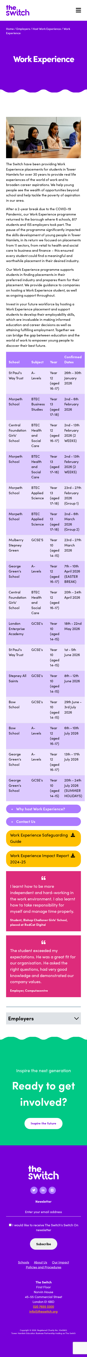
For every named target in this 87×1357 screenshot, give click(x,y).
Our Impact (60, 1262)
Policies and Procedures (43, 1267)
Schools (23, 1262)
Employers (23, 29)
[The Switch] (17, 10)
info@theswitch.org (43, 1311)
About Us (40, 1262)
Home (10, 29)
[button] (43, 809)
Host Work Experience (47, 29)
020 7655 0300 (43, 1307)
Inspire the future (43, 1123)
